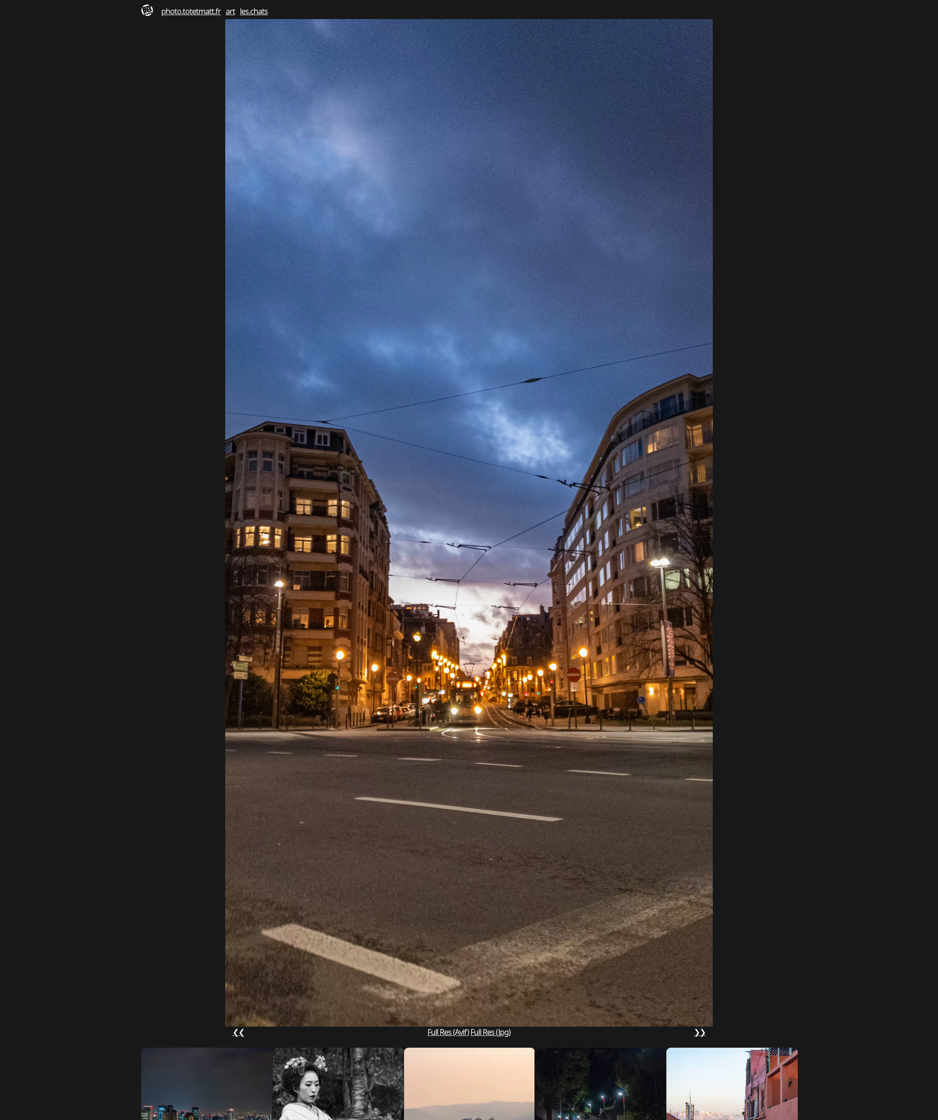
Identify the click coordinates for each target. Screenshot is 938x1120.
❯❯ (699, 1032)
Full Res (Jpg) (490, 1032)
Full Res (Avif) (448, 1032)
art (230, 11)
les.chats (254, 11)
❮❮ (238, 1032)
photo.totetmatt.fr (191, 11)
